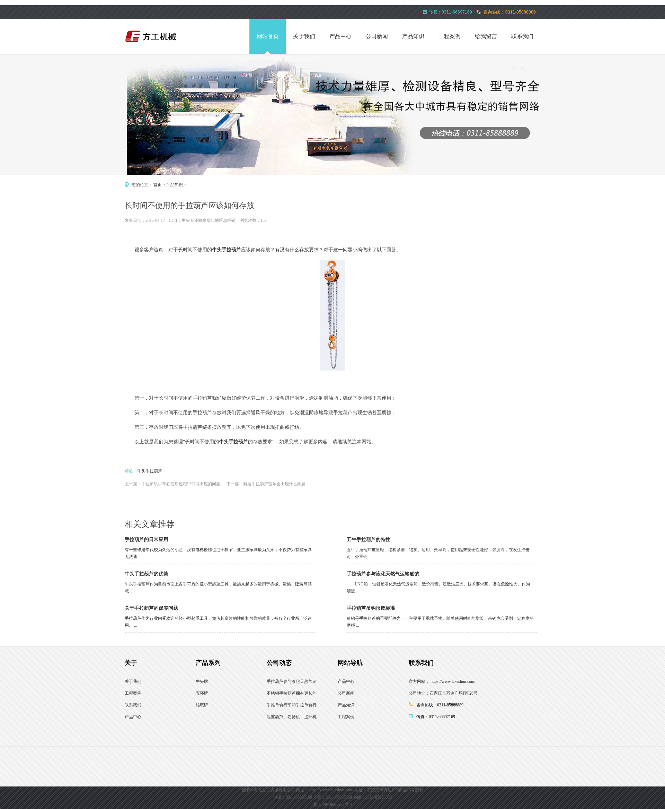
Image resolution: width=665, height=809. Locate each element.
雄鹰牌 (202, 705)
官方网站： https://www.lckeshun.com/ (442, 681)
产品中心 (340, 36)
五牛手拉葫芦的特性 (368, 539)
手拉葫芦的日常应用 (146, 539)
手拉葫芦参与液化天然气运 (292, 681)
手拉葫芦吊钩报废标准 (371, 608)
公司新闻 (377, 36)
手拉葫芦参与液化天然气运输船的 (383, 573)
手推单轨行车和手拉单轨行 (292, 705)
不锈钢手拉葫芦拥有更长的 (292, 693)
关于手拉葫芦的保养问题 (151, 608)
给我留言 (486, 36)
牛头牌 (202, 681)
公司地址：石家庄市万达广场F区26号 (443, 693)
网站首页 (268, 36)
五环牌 (202, 693)
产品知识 (413, 36)
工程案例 (449, 36)
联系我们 (522, 36)
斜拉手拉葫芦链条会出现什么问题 (274, 483)
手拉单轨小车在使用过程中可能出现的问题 (180, 483)
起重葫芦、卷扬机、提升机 (292, 716)
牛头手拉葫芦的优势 (146, 573)
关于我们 (304, 36)
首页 (157, 184)
